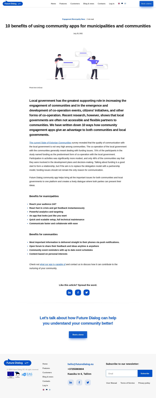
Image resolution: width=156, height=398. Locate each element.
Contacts (101, 4)
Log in (111, 4)
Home (53, 4)
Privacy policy (144, 383)
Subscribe (145, 373)
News (83, 19)
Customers (75, 4)
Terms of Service (128, 383)
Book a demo (146, 4)
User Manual (111, 383)
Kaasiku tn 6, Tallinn (79, 374)
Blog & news (88, 4)
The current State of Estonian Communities (50, 143)
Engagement (67, 19)
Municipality (76, 19)
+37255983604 (76, 369)
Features (63, 4)
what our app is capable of (52, 264)
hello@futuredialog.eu (80, 364)
